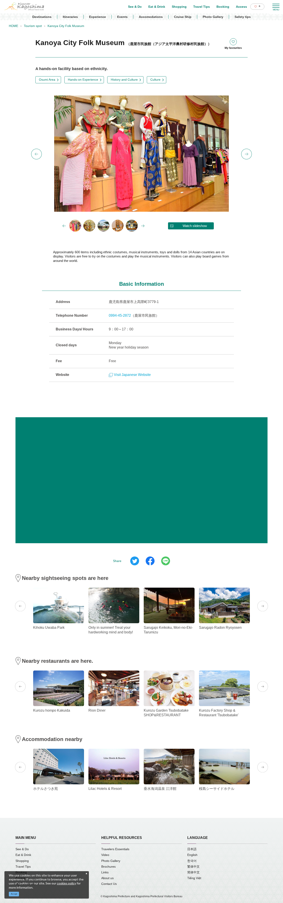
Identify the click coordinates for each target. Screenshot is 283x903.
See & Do (22, 849)
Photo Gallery (213, 17)
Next (246, 154)
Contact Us (109, 884)
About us (107, 878)
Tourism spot (33, 26)
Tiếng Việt (194, 878)
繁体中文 (193, 866)
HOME (13, 26)
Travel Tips (23, 866)
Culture (155, 79)
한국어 (192, 861)
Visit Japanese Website (132, 375)
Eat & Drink (23, 855)
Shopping (22, 861)
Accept (14, 894)
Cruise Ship (182, 17)
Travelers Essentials (115, 849)
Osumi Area (47, 79)
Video (105, 855)
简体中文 (193, 872)
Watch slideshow (195, 226)
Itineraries (70, 17)
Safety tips (243, 17)
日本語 (192, 849)
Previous (36, 154)
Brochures (108, 866)
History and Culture (124, 79)
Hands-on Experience (83, 79)
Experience (97, 17)
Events (122, 17)
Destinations (42, 17)
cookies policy (66, 883)
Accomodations (151, 17)
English (192, 855)
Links (105, 872)
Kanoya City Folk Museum (66, 26)
